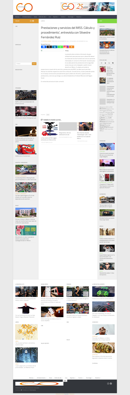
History (103, 114)
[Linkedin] (54, 47)
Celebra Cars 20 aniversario (22, 156)
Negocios (105, 123)
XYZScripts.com (71, 394)
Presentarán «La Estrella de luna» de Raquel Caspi (111, 101)
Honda (106, 114)
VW (101, 131)
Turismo (63, 17)
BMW (104, 109)
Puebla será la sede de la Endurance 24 (102, 298)
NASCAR (107, 122)
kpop (105, 116)
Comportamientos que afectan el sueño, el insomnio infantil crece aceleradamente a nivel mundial (111, 91)
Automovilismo (103, 182)
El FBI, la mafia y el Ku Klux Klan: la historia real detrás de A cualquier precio (24, 139)
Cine (50, 17)
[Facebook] (43, 47)
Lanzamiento (109, 116)
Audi (111, 107)
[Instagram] (66, 47)
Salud (35, 17)
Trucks (105, 129)
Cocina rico (95, 336)
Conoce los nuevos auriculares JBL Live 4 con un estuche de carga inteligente (107, 155)
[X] (49, 47)
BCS (101, 109)
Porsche (107, 125)
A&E (100, 107)
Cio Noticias (95, 363)
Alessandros (103, 107)
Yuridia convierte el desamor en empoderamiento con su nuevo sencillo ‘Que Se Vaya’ (107, 240)
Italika (101, 116)
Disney (110, 110)
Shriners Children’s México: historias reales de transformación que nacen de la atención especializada (25, 220)
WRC (103, 130)
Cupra (107, 110)
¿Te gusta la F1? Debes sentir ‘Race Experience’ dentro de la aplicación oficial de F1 (107, 186)
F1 (104, 112)
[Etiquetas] (113, 63)
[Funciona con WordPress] (21, 390)
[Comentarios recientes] (109, 63)
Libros (43, 21)
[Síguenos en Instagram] (31, 21)
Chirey (112, 108)
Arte (109, 107)
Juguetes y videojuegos (20, 176)
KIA (103, 116)
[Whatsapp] (60, 47)
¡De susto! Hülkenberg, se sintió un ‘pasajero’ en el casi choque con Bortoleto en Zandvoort (103, 315)
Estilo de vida (42, 17)
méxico (112, 119)
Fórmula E (108, 112)
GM (112, 112)
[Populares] (105, 63)
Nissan (102, 125)
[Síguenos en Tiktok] (35, 21)
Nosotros (79, 17)
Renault (111, 127)
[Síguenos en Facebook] (33, 21)
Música (102, 121)
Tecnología (70, 17)
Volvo (112, 129)
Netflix (109, 123)
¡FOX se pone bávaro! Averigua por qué (25, 118)
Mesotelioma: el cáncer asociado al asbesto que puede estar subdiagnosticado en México (24, 238)
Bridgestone (108, 108)
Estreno (101, 112)
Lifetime (106, 118)
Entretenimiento (26, 17)
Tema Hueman (33, 390)
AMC (107, 107)
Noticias (17, 17)
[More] (71, 47)
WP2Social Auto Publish (60, 394)
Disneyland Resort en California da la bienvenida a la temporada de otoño (107, 52)
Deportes (55, 17)
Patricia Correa (47, 41)
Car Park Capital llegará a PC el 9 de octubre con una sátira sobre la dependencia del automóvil (24, 197)
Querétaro (104, 127)
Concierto (104, 110)
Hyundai (110, 114)
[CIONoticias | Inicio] (24, 7)
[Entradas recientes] (101, 63)
